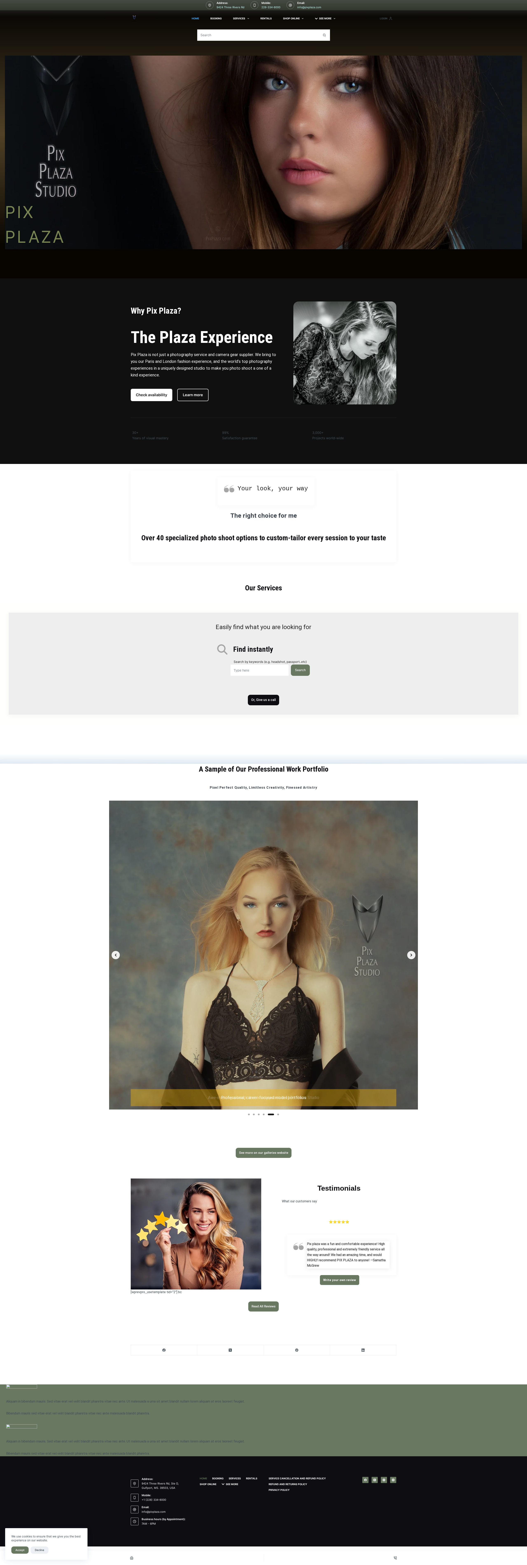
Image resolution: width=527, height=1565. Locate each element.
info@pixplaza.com (309, 7)
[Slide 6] (278, 1114)
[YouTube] (393, 1480)
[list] (263, 955)
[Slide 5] (273, 1114)
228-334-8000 (270, 7)
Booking (216, 18)
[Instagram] (384, 1480)
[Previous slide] (116, 955)
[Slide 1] (248, 1114)
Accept (19, 1550)
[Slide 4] (268, 1114)
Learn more (193, 395)
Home (195, 18)
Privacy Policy (279, 1489)
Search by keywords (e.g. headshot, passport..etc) (270, 662)
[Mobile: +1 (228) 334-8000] (135, 1498)
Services (239, 18)
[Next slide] (411, 955)
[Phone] (395, 1558)
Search (300, 670)
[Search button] (324, 35)
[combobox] (258, 35)
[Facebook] (164, 1350)
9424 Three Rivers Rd (230, 7)
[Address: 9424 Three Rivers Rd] (210, 5)
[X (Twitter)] (230, 1350)
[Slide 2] (256, 1114)
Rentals (266, 18)
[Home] (131, 1558)
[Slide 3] (263, 1114)
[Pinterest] (297, 1350)
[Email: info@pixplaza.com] (290, 5)
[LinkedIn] (363, 1350)
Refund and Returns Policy (288, 1484)
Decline (39, 1550)
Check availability (151, 395)
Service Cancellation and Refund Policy (297, 1478)
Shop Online (291, 18)
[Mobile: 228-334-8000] (254, 5)
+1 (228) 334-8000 (154, 1499)
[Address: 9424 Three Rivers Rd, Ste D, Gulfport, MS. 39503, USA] (135, 1483)
